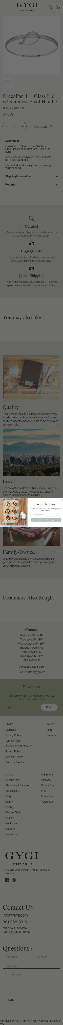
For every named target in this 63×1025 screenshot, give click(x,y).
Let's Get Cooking (46, 520)
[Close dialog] (61, 500)
